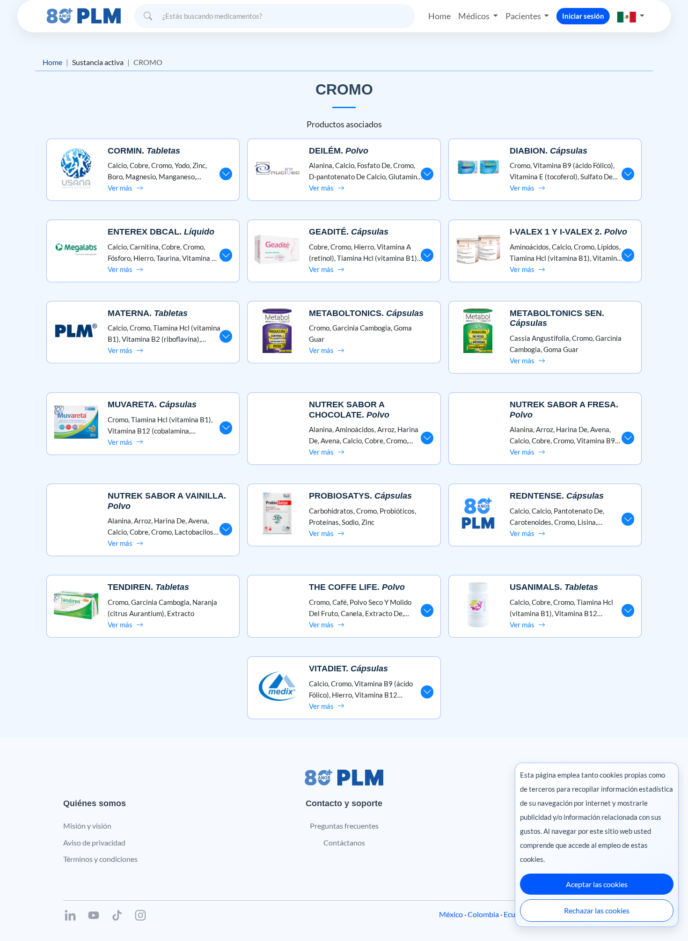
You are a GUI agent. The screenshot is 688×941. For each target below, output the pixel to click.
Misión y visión (87, 825)
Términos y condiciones (100, 858)
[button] (631, 16)
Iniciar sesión (583, 16)
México (451, 914)
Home (439, 16)
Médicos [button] (474, 16)
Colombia (483, 914)
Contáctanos (344, 842)
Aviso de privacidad (94, 842)
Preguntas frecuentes (344, 825)
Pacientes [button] (523, 16)
